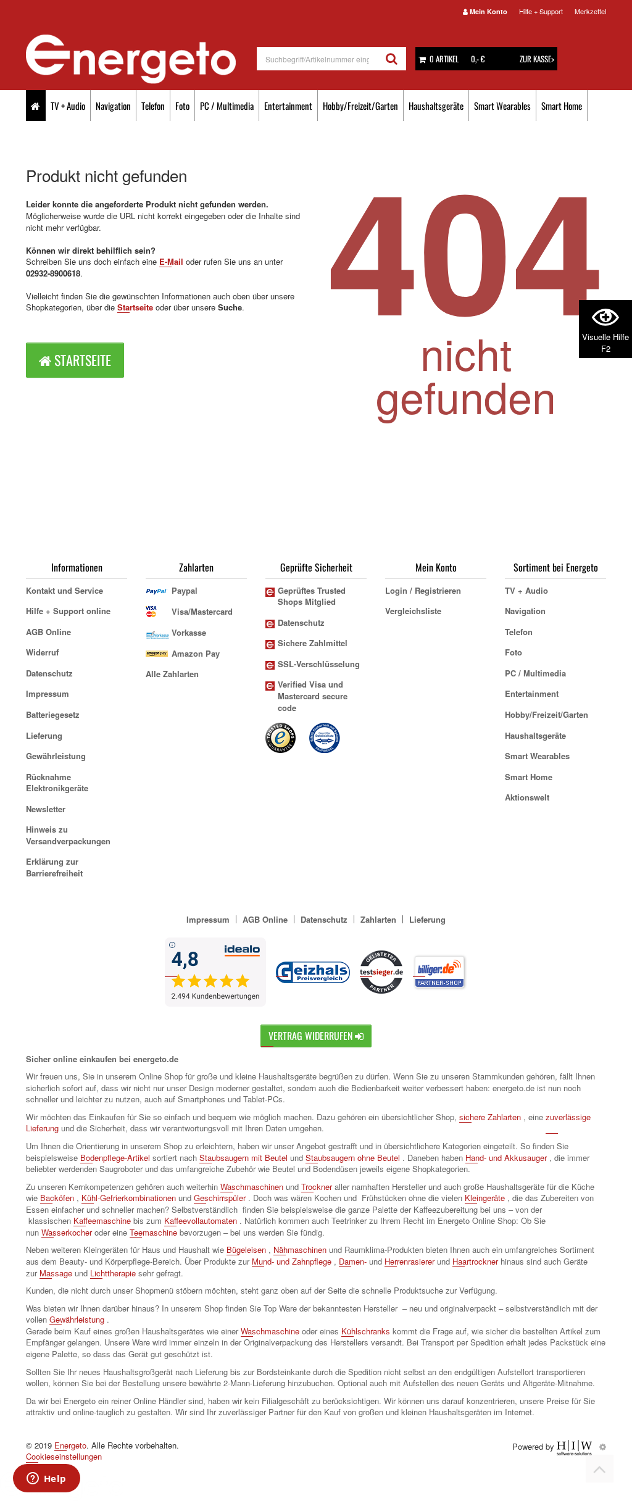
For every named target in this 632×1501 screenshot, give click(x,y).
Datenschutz (49, 673)
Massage (56, 1273)
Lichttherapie (113, 1273)
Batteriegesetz (53, 714)
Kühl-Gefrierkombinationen (128, 1198)
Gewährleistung (56, 756)
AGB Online (48, 632)
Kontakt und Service (64, 590)
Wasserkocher (66, 1232)
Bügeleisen (246, 1249)
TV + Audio (68, 105)
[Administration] (602, 1446)
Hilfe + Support (541, 11)
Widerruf (42, 652)
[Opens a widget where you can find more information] (46, 1479)
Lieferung (44, 735)
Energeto (70, 1445)
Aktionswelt (527, 797)
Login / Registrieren (423, 590)
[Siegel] (325, 736)
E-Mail (171, 261)
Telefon (153, 105)
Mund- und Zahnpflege (291, 1261)
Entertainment (288, 105)
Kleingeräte (485, 1198)
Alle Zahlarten (172, 674)
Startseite (135, 307)
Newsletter (45, 809)
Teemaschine (153, 1232)
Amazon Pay (196, 653)
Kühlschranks (365, 1331)
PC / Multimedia (227, 105)
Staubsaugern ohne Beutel (353, 1157)
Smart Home (561, 105)
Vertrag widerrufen (311, 1035)
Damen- (353, 1261)
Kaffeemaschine (102, 1220)
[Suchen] (391, 58)
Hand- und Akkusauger (506, 1157)
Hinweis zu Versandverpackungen (68, 835)
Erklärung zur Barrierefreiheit (54, 867)
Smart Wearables (502, 105)
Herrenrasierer (409, 1261)
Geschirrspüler (220, 1198)
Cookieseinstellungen (64, 1456)
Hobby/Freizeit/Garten (360, 105)
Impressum (47, 693)
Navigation (113, 105)
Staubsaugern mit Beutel (243, 1157)
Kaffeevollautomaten (200, 1220)
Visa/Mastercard (202, 611)
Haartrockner (475, 1261)
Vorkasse (189, 632)
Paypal (185, 590)
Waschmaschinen (251, 1186)
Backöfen (57, 1198)
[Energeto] (141, 59)
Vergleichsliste (413, 611)
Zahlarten (378, 919)
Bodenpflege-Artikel (115, 1157)
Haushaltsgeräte (436, 105)
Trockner (316, 1186)
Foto (182, 105)
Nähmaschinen (299, 1249)
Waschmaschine (270, 1331)
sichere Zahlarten (490, 1117)
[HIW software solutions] (575, 1446)
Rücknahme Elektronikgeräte (57, 782)
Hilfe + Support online (68, 611)
